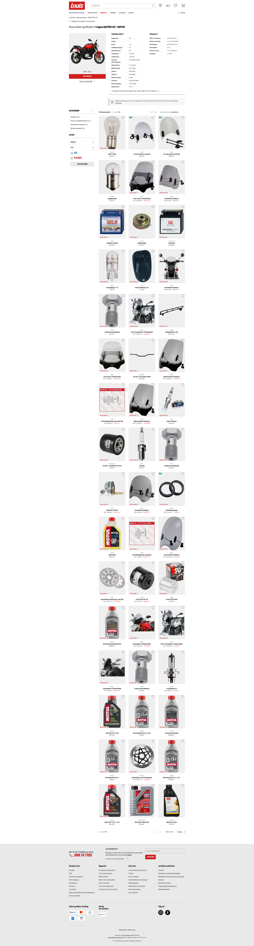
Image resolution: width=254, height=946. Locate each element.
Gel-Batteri (171, 243)
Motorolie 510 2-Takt (112, 733)
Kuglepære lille (112, 198)
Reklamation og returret (136, 886)
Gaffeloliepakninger (172, 510)
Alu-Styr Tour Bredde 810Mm (142, 376)
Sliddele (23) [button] (75, 117)
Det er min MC (87, 76)
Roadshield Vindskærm (172, 198)
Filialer (130, 873)
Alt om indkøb (133, 877)
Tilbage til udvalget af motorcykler (83, 21)
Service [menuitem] (131, 13)
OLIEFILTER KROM (171, 599)
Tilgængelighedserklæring (167, 886)
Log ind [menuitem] (182, 13)
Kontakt (71, 870)
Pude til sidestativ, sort (142, 287)
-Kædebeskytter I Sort (171, 332)
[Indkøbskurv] (183, 5)
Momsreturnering (134, 889)
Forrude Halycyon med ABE (141, 154)
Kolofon (161, 870)
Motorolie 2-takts (171, 822)
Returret (161, 880)
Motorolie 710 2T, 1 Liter (112, 822)
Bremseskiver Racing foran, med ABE (112, 599)
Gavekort (72, 886)
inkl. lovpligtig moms (127, 935)
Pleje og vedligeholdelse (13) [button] (81, 121)
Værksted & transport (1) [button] (79, 125)
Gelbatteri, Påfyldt (112, 243)
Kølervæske (112, 555)
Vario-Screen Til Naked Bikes (142, 198)
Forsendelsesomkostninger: (115, 937)
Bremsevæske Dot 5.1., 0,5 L (171, 777)
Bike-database (74, 880)
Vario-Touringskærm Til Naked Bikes (142, 332)
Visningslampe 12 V (112, 287)
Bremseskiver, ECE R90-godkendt (142, 777)
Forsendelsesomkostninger (137, 880)
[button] (153, 5)
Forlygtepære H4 (171, 688)
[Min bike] (168, 5)
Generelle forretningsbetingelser (169, 873)
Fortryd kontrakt (74, 896)
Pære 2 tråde (112, 154)
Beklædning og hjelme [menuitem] (76, 13)
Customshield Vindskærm (171, 555)
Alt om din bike (104, 883)
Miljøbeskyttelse (164, 889)
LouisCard (72, 889)
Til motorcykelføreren (106, 886)
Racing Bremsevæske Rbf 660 (112, 644)
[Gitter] (151, 112)
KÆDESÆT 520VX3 (112, 510)
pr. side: (115, 112)
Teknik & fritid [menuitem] (92, 13)
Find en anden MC (86, 81)
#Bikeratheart (103, 877)
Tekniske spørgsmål (76, 877)
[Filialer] (160, 5)
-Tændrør (142, 466)
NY (76, 153)
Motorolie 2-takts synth (142, 822)
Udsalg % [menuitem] (103, 13)
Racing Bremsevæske (171, 733)
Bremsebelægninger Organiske (141, 555)
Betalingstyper (133, 883)
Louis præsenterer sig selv (137, 870)
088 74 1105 (83, 855)
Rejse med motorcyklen (107, 880)
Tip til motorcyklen (105, 873)
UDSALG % (78, 157)
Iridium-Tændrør (172, 421)
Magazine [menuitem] (122, 13)
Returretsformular (164, 883)
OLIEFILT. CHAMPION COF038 (112, 466)
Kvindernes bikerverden (107, 870)
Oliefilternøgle (142, 243)
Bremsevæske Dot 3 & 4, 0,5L (142, 733)
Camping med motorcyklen (108, 889)
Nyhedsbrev (73, 883)
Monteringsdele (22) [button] (78, 128)
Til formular (118, 103)
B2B (70, 873)
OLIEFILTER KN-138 (142, 599)
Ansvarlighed (133, 893)
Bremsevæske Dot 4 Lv (112, 777)
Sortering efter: (165, 112)
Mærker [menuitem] (113, 13)
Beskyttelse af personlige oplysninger (171, 877)
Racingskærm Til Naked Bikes (142, 644)
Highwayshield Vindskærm (171, 376)
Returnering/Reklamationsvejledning (81, 893)
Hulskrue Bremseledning (112, 332)
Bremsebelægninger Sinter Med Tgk (112, 421)
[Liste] (155, 112)
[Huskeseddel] (176, 5)
